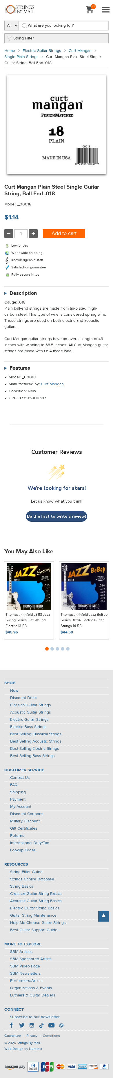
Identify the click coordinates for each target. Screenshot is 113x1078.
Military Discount (25, 821)
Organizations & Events (31, 988)
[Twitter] (21, 1026)
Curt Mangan (80, 51)
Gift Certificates (23, 828)
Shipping (18, 792)
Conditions (51, 1036)
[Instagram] (31, 1026)
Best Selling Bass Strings (32, 756)
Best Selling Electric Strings (34, 749)
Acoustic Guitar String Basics (36, 901)
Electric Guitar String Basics (34, 908)
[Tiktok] (41, 1026)
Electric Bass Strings (28, 727)
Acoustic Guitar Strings (30, 712)
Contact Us (20, 778)
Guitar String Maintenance (33, 915)
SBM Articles (21, 952)
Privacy (31, 1036)
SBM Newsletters (25, 974)
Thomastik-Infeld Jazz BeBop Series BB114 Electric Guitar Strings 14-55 (84, 620)
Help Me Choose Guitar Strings (38, 923)
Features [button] (20, 368)
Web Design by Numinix (23, 1049)
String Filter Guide (26, 872)
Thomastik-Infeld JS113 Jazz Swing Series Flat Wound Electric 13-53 (28, 620)
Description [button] (23, 293)
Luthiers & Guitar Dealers (32, 995)
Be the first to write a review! (56, 516)
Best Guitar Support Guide (33, 930)
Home (9, 51)
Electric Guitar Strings (42, 51)
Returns (17, 836)
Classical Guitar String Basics (36, 894)
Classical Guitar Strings (30, 705)
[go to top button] (103, 916)
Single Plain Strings (21, 57)
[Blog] (61, 1026)
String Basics (21, 886)
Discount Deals (23, 698)
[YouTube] (51, 1026)
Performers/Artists (26, 981)
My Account (20, 807)
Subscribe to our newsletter (35, 1017)
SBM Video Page (25, 966)
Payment (17, 799)
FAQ (14, 785)
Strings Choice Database (32, 879)
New (14, 691)
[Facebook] (12, 1026)
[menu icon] (105, 10)
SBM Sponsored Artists (31, 959)
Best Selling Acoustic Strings (35, 741)
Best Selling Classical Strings (35, 734)
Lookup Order (22, 850)
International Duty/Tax (29, 843)
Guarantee (12, 1036)
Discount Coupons (26, 814)
